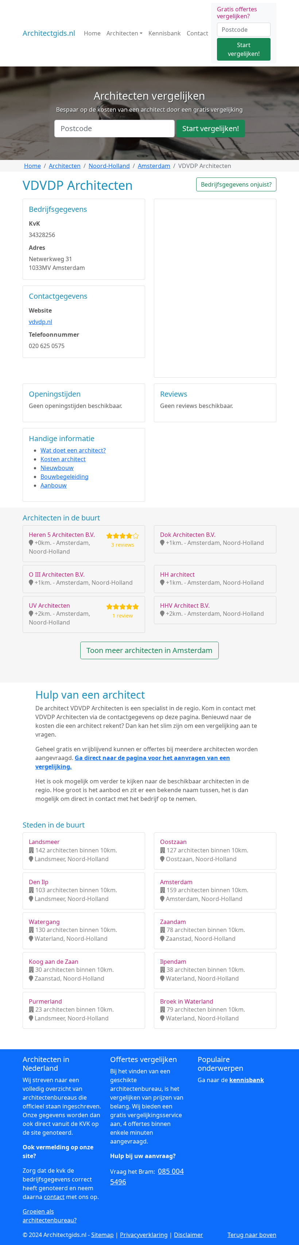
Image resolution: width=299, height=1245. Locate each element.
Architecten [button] (122, 33)
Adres (37, 248)
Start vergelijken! (244, 49)
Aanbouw (53, 485)
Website (40, 310)
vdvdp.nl (40, 322)
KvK (34, 223)
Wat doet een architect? (73, 450)
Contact (197, 33)
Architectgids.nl (49, 33)
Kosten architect (63, 459)
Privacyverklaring (144, 1235)
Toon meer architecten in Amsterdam (149, 650)
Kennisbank (164, 33)
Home (92, 33)
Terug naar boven (252, 1235)
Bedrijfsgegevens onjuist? (236, 184)
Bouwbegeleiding (64, 477)
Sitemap (102, 1235)
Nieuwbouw (57, 468)
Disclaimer (188, 1235)
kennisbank (246, 1080)
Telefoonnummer (54, 335)
